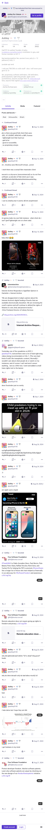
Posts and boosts (8, 113)
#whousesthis (13, 117)
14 (14, 46)
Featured (37, 106)
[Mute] (9, 431)
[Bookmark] (32, 151)
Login (21, 827)
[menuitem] (22, 418)
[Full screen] (40, 431)
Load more (22, 815)
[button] (22, 418)
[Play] (5, 431)
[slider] (22, 428)
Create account (9, 827)
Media (22, 106)
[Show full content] (41, 93)
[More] (42, 151)
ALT (34, 541)
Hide (39, 243)
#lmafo (22, 117)
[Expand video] (36, 431)
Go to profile (36, 16)
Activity (8, 106)
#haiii (4, 117)
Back (6, 3)
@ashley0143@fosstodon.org (11, 41)
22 (3, 46)
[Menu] (4, 100)
